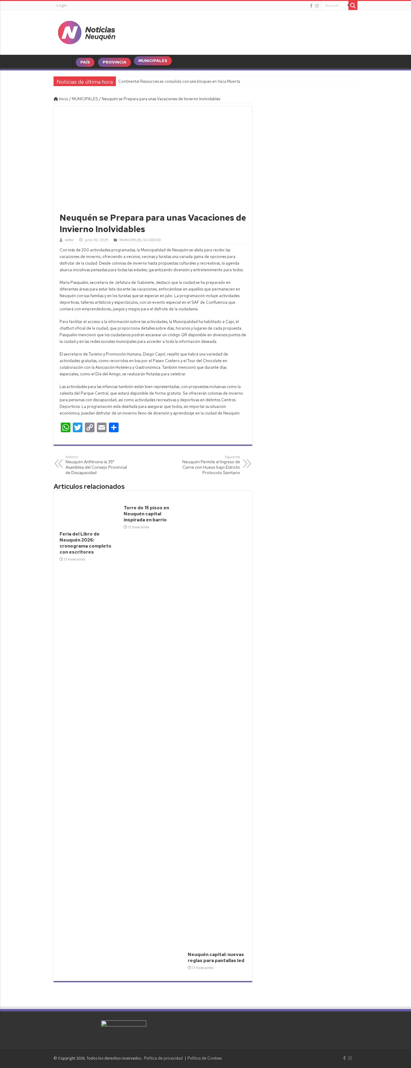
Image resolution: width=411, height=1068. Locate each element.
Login (61, 5)
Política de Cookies (204, 1058)
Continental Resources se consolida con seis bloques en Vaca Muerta (179, 81)
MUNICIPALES (152, 60)
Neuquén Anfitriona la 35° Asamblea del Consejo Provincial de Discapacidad (96, 465)
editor (69, 240)
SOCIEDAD (152, 240)
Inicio (63, 98)
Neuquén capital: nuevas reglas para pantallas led (216, 958)
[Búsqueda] (352, 5)
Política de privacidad (163, 1058)
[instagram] (316, 5)
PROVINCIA (114, 62)
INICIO (64, 62)
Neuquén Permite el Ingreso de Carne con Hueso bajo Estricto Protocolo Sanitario (211, 465)
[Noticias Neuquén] (86, 31)
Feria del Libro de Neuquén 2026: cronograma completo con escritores (85, 543)
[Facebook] (311, 5)
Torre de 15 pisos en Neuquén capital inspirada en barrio (146, 514)
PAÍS (85, 62)
